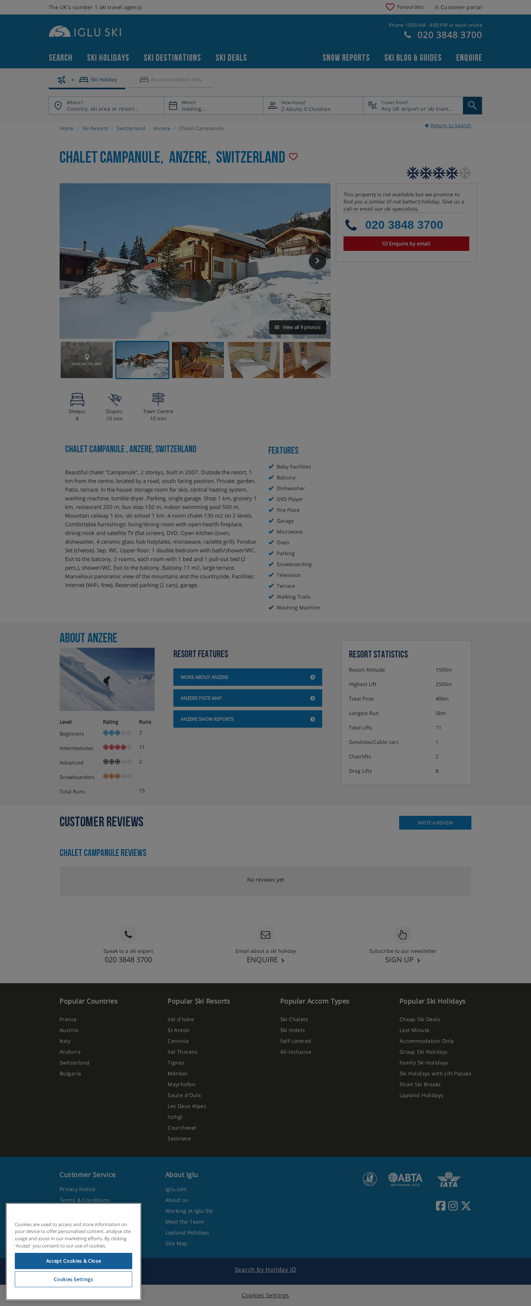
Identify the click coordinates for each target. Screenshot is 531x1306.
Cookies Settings (73, 1279)
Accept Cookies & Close (73, 1261)
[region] (73, 1252)
